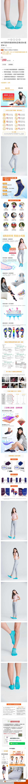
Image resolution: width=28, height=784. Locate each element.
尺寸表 (4, 64)
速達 (2, 50)
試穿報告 (11, 64)
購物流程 (20, 88)
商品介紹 (7, 88)
